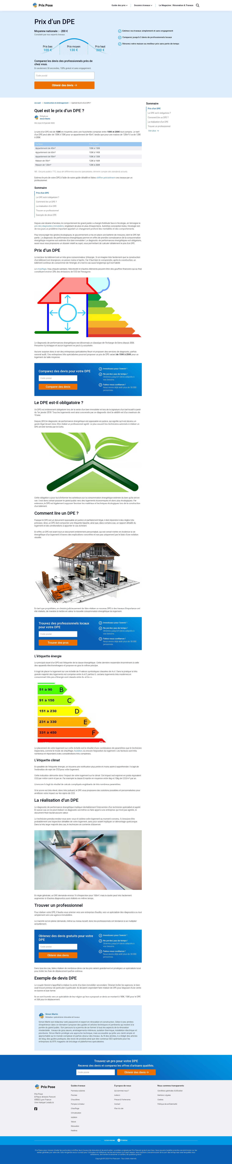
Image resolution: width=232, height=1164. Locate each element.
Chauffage (75, 1108)
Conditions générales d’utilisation (170, 1091)
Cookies (160, 1100)
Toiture (73, 1122)
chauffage (41, 269)
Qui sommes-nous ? (121, 1091)
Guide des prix (118, 5)
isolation (78, 751)
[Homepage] (70, 5)
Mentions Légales (164, 1095)
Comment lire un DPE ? (46, 202)
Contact (117, 1104)
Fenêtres (74, 1131)
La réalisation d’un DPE (46, 206)
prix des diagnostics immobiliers (49, 226)
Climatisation (76, 1113)
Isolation (74, 1117)
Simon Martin (51, 1014)
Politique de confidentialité (167, 1104)
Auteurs (117, 1095)
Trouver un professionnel (47, 210)
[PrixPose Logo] (44, 1086)
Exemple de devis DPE (46, 215)
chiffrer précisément (105, 177)
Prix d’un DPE (42, 193)
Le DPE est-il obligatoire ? (47, 197)
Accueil (37, 103)
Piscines (74, 1095)
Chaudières (75, 1100)
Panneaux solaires (78, 1091)
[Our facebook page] (35, 1109)
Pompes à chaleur (78, 1104)
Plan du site (118, 1108)
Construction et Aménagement (56, 103)
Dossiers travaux (142, 5)
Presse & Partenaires (122, 1100)
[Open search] (197, 5)
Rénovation (75, 1126)
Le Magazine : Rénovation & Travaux (176, 5)
